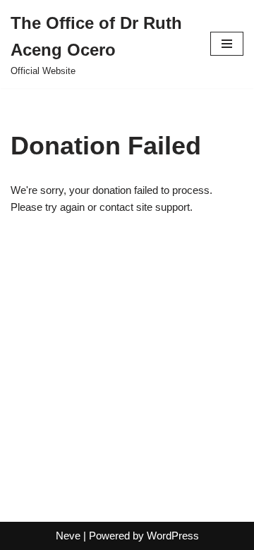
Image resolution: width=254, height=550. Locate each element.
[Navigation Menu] (226, 44)
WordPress (173, 536)
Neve (68, 536)
